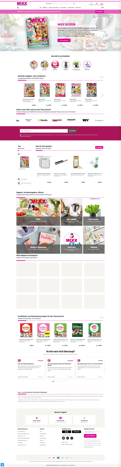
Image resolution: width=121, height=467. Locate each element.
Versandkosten (43, 433)
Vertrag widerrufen (22, 444)
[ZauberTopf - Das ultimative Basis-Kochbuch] (77, 330)
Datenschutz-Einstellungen (24, 438)
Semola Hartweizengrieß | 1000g (78, 173)
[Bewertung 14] (67, 381)
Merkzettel (20, 442)
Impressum (72, 465)
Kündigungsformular (22, 440)
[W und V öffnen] (72, 120)
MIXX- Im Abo (65, 442)
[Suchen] (74, 3)
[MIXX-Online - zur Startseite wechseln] (22, 4)
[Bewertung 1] (53, 381)
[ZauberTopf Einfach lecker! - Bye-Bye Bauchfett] (60, 330)
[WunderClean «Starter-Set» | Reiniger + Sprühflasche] (95, 162)
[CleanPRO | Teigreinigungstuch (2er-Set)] (44, 162)
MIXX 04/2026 (57, 99)
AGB (68, 465)
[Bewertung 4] (56, 381)
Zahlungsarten (43, 438)
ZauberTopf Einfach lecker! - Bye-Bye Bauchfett (60, 339)
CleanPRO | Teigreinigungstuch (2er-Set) (44, 173)
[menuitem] (60, 3)
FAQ (41, 431)
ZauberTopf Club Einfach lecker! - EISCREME (43, 339)
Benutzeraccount (21, 436)
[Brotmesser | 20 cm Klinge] (61, 162)
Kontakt (41, 440)
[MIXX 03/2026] (76, 90)
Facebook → (40, 376)
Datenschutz (64, 465)
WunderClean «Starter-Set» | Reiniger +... (95, 173)
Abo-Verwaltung (21, 431)
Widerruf (42, 436)
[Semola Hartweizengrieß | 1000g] (78, 162)
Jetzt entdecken (64, 40)
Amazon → (70, 376)
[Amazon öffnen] (58, 120)
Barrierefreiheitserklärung (23, 433)
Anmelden (73, 130)
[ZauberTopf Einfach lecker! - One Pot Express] (95, 330)
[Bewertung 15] (68, 381)
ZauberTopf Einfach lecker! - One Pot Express (95, 339)
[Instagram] (67, 438)
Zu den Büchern (99, 11)
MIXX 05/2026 (41, 99)
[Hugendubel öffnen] (43, 120)
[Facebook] (71, 438)
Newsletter (42, 442)
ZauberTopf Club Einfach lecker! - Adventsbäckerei (26, 339)
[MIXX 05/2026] (44, 90)
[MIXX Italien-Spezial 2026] (29, 90)
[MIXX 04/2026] (60, 90)
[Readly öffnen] (29, 120)
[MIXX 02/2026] (91, 90)
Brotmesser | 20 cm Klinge (60, 173)
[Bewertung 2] (54, 381)
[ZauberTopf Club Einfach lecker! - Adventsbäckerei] (26, 330)
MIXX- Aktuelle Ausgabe (67, 444)
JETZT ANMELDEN (91, 435)
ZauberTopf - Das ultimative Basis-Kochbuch (77, 339)
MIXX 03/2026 (73, 99)
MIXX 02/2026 (88, 99)
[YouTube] (63, 438)
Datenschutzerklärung (25, 136)
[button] (2, 464)
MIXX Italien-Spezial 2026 (28, 99)
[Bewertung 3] (55, 381)
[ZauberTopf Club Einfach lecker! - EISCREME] (43, 330)
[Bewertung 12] (65, 381)
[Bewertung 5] (57, 381)
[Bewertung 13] (66, 381)
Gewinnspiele (43, 444)
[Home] (17, 8)
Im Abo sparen (99, 147)
